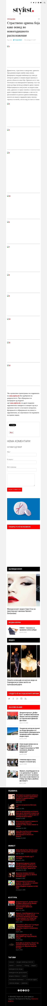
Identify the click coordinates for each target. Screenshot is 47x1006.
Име (9, 452)
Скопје (19, 965)
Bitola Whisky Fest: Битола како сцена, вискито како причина (26, 850)
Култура (17, 8)
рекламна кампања (16, 979)
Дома (8, 2)
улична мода (14, 983)
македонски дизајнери (18, 972)
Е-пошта (10, 459)
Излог (18, 13)
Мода (15, 2)
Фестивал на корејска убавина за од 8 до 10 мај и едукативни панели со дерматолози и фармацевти (27, 797)
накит (24, 976)
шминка (24, 983)
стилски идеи (31, 979)
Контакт (26, 13)
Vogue (11, 962)
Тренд (26, 965)
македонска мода (16, 969)
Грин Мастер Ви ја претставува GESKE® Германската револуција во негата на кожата (27, 833)
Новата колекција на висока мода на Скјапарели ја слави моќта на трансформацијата (22, 682)
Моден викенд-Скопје (25, 962)
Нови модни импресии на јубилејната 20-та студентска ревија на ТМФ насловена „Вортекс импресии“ (29, 748)
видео (33, 965)
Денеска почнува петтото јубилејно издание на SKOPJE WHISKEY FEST (26, 874)
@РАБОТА (26, 8)
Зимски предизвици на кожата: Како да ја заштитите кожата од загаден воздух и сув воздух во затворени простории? (27, 814)
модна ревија (14, 976)
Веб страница (11, 467)
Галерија (9, 13)
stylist (10, 40)
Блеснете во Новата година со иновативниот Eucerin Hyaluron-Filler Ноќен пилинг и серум (27, 823)
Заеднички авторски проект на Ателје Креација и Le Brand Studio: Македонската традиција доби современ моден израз (30, 732)
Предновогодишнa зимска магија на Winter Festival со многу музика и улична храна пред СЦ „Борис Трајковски (26, 865)
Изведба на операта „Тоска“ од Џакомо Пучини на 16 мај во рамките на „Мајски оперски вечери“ (27, 945)
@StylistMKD (18, 40)
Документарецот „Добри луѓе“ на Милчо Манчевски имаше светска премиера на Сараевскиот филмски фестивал (29, 716)
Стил (22, 2)
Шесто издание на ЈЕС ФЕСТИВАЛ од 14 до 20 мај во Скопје (26, 936)
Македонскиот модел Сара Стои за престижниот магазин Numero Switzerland (21, 611)
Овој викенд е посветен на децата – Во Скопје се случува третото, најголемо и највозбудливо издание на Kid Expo (27, 884)
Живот (8, 8)
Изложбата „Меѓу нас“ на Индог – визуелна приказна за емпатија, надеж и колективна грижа (27, 927)
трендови (11, 19)
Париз (11, 965)
